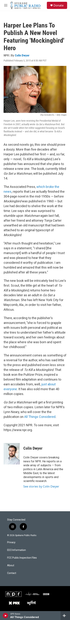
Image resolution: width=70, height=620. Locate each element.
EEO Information (16, 550)
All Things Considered (39, 417)
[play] (5, 615)
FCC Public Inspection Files (22, 557)
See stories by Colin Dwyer (41, 486)
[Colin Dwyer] (12, 453)
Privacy (11, 542)
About (10, 565)
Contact (11, 573)
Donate (58, 5)
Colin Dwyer (22, 55)
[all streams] (65, 615)
